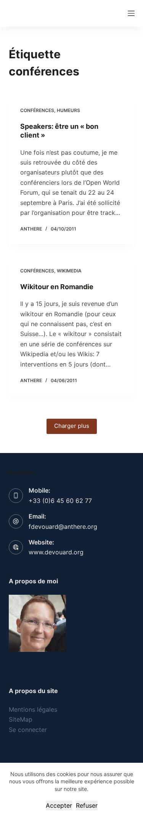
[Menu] (131, 13)
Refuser (87, 805)
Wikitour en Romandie (56, 287)
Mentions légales (33, 709)
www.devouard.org (56, 552)
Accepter (59, 805)
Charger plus (71, 425)
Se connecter (28, 729)
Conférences (37, 110)
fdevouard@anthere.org (63, 526)
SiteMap (20, 719)
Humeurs (68, 110)
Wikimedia (69, 271)
